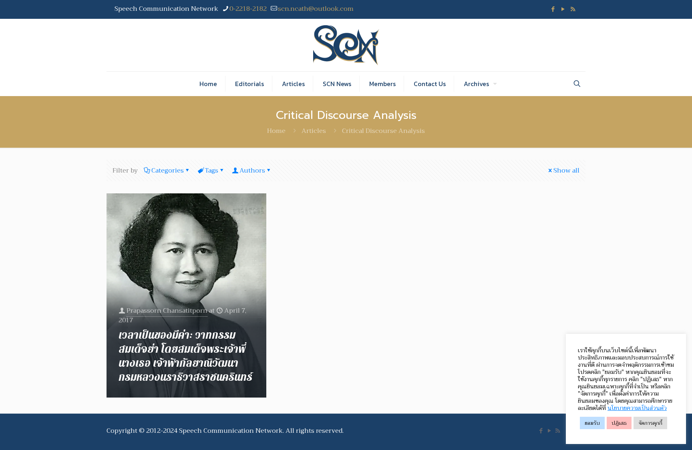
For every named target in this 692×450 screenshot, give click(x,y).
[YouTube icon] (563, 9)
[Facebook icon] (553, 9)
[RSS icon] (573, 9)
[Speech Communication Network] (346, 45)
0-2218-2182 (248, 8)
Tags (211, 170)
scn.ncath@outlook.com (316, 8)
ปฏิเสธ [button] (619, 423)
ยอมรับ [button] (592, 423)
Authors (252, 170)
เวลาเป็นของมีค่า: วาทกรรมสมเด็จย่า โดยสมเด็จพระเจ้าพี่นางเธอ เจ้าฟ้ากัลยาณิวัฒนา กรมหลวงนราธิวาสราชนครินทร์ (185, 356)
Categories (167, 170)
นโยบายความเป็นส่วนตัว (637, 408)
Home (276, 131)
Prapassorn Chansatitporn (167, 310)
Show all (566, 170)
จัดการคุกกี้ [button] (650, 423)
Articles (314, 131)
